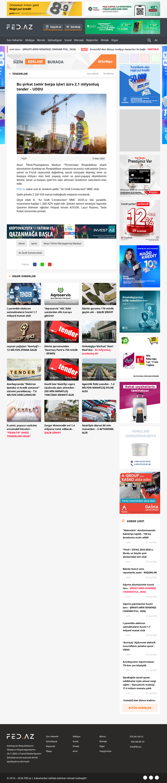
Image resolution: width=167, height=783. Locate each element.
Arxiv (75, 751)
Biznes (41, 40)
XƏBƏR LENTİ (135, 521)
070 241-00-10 (136, 736)
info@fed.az (135, 746)
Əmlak (105, 40)
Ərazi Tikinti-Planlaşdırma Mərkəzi (62, 243)
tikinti (22, 243)
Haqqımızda (105, 751)
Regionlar (92, 40)
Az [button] (156, 40)
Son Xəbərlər (15, 40)
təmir (34, 243)
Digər (114, 40)
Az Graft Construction (30, 252)
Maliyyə (30, 40)
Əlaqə (49, 751)
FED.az (21, 189)
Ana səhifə (93, 73)
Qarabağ (75, 26)
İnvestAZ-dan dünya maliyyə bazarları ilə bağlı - (93, 49)
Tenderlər (108, 73)
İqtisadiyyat (55, 40)
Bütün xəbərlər (140, 707)
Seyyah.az (55, 26)
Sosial (68, 40)
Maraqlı (79, 40)
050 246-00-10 (137, 741)
